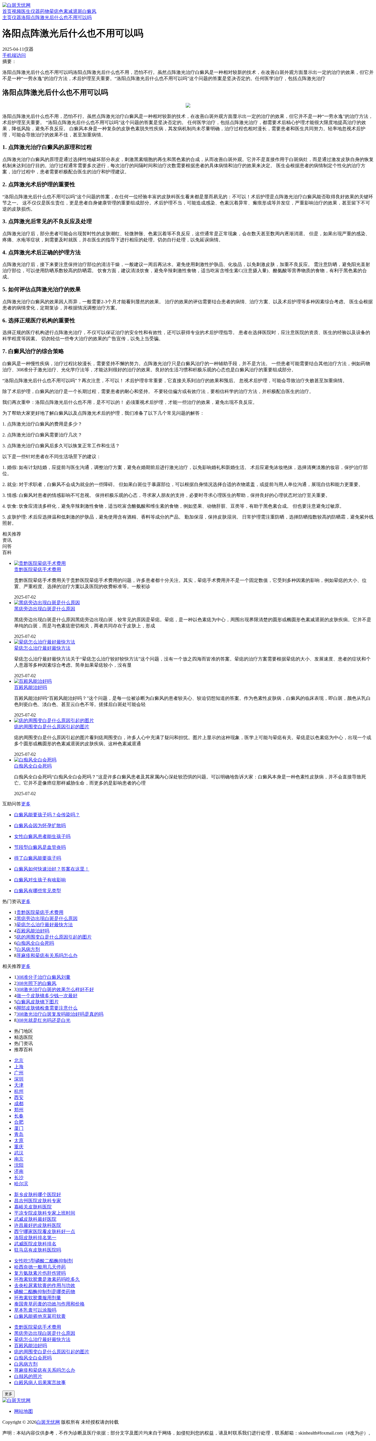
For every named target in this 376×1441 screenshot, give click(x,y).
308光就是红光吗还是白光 (43, 1020)
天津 (19, 1085)
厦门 (19, 1128)
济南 (19, 1171)
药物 (44, 11)
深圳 (19, 1078)
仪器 (35, 11)
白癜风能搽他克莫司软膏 (40, 1316)
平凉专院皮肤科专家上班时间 (44, 1212)
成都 (19, 1103)
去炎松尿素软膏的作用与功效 (44, 1285)
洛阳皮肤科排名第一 (35, 1237)
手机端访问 (14, 55)
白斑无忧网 (48, 1422)
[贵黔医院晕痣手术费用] (40, 563)
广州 (19, 1072)
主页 (7, 17)
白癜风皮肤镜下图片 (37, 1001)
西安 (19, 1097)
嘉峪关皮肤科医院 (33, 1206)
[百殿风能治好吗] (33, 681)
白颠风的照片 (28, 1376)
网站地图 (23, 1411)
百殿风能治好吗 (30, 687)
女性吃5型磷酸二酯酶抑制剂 (43, 1260)
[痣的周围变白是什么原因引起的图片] (54, 720)
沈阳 (19, 1165)
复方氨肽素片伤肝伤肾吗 (40, 1273)
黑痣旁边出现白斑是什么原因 (44, 608)
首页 (7, 11)
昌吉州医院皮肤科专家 (37, 1200)
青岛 (19, 1134)
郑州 (19, 1109)
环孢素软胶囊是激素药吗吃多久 (47, 1279)
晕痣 (54, 11)
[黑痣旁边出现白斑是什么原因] (47, 602)
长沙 (19, 1177)
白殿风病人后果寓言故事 (40, 1382)
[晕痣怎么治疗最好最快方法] (44, 641)
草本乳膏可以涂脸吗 (35, 1310)
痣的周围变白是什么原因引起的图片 (51, 726)
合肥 (19, 1122)
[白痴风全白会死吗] (35, 759)
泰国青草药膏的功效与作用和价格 (49, 1303)
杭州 (19, 1091)
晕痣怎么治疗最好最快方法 (42, 648)
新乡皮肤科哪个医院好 (37, 1194)
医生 (26, 11)
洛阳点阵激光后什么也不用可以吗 (56, 17)
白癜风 (89, 11)
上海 (19, 1066)
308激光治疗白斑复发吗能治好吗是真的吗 (59, 1014)
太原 (19, 1140)
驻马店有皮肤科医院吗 (37, 1249)
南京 (19, 1158)
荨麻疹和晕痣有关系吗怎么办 (47, 955)
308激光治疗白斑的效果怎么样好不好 (55, 989)
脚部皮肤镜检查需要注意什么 (47, 1007)
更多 (26, 803)
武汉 (19, 1152)
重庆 (19, 1146)
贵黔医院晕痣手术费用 (37, 569)
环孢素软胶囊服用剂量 (37, 1297)
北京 (19, 1060)
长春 (19, 1115)
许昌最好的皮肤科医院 (37, 1225)
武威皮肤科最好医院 (35, 1219)
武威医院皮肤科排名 (35, 1243)
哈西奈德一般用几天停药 (40, 1266)
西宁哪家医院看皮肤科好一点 (44, 1231)
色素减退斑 (70, 11)
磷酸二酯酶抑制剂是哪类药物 (44, 1291)
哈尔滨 (21, 1183)
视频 (16, 11)
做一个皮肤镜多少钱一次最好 (47, 995)
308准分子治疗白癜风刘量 (43, 977)
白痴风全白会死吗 (33, 765)
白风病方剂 (28, 949)
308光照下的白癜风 (36, 983)
